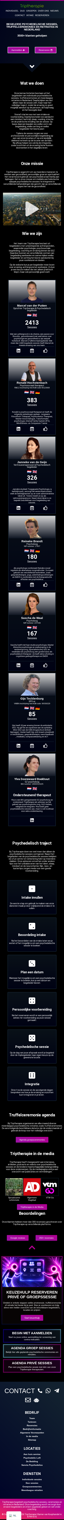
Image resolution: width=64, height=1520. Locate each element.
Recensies (32, 1425)
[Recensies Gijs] (45, 746)
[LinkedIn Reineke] (18, 585)
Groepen (31, 11)
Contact (20, 15)
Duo (22, 11)
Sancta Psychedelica (32, 1465)
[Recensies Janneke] (45, 508)
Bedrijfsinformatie (32, 1429)
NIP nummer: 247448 (32, 623)
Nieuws (54, 11)
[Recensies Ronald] (45, 429)
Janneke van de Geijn (32, 462)
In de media (32, 1436)
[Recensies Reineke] (45, 585)
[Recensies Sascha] (45, 665)
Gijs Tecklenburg (32, 698)
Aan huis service (32, 1454)
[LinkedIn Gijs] (18, 746)
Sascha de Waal (32, 618)
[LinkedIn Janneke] (18, 508)
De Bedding (32, 1461)
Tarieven (32, 1422)
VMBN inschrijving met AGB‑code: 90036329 (32, 704)
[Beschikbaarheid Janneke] (32, 508)
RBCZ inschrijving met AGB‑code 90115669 (32, 388)
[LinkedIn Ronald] (18, 429)
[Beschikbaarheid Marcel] (32, 350)
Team (32, 1418)
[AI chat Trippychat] (36, 1400)
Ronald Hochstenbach (32, 382)
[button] (32, 209)
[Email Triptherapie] (28, 1400)
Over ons (43, 11)
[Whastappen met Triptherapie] (48, 1391)
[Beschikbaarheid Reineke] (32, 585)
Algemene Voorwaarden (32, 1432)
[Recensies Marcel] (45, 350)
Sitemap (32, 1440)
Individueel (12, 11)
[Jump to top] (32, 1247)
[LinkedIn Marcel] (18, 350)
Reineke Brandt (32, 541)
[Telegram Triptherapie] (57, 1391)
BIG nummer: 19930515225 (32, 784)
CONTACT (19, 1390)
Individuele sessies (32, 1479)
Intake (30, 15)
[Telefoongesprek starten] (40, 1390)
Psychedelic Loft (32, 1458)
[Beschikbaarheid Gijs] (32, 746)
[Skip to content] (32, 66)
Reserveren (42, 15)
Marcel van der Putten (32, 305)
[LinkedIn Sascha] (18, 665)
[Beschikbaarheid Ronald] (32, 429)
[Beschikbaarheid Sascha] (32, 665)
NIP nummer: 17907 (32, 546)
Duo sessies (32, 1483)
